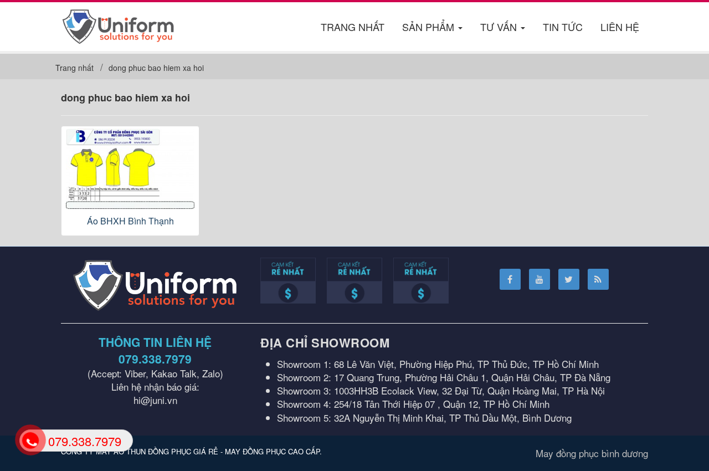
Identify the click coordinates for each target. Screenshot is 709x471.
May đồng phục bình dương (592, 453)
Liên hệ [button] (619, 26)
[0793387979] (30, 440)
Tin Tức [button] (563, 26)
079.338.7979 (155, 358)
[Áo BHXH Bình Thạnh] (130, 169)
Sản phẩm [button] (429, 26)
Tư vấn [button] (500, 26)
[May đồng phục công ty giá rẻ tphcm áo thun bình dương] (118, 25)
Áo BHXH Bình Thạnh (130, 220)
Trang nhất (352, 26)
